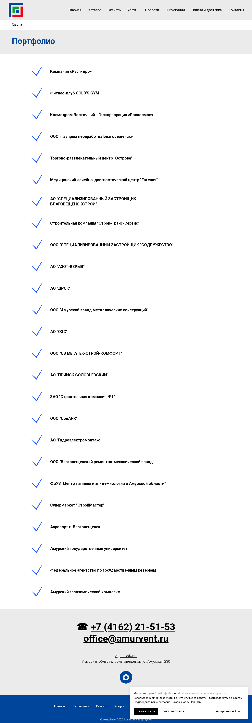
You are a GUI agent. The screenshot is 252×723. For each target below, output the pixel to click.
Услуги (132, 10)
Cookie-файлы (164, 693)
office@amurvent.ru (126, 638)
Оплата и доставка (207, 10)
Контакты (236, 10)
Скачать (114, 10)
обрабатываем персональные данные (201, 693)
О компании (175, 10)
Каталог (94, 10)
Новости (152, 10)
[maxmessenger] (126, 677)
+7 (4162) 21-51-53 (133, 627)
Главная (75, 10)
